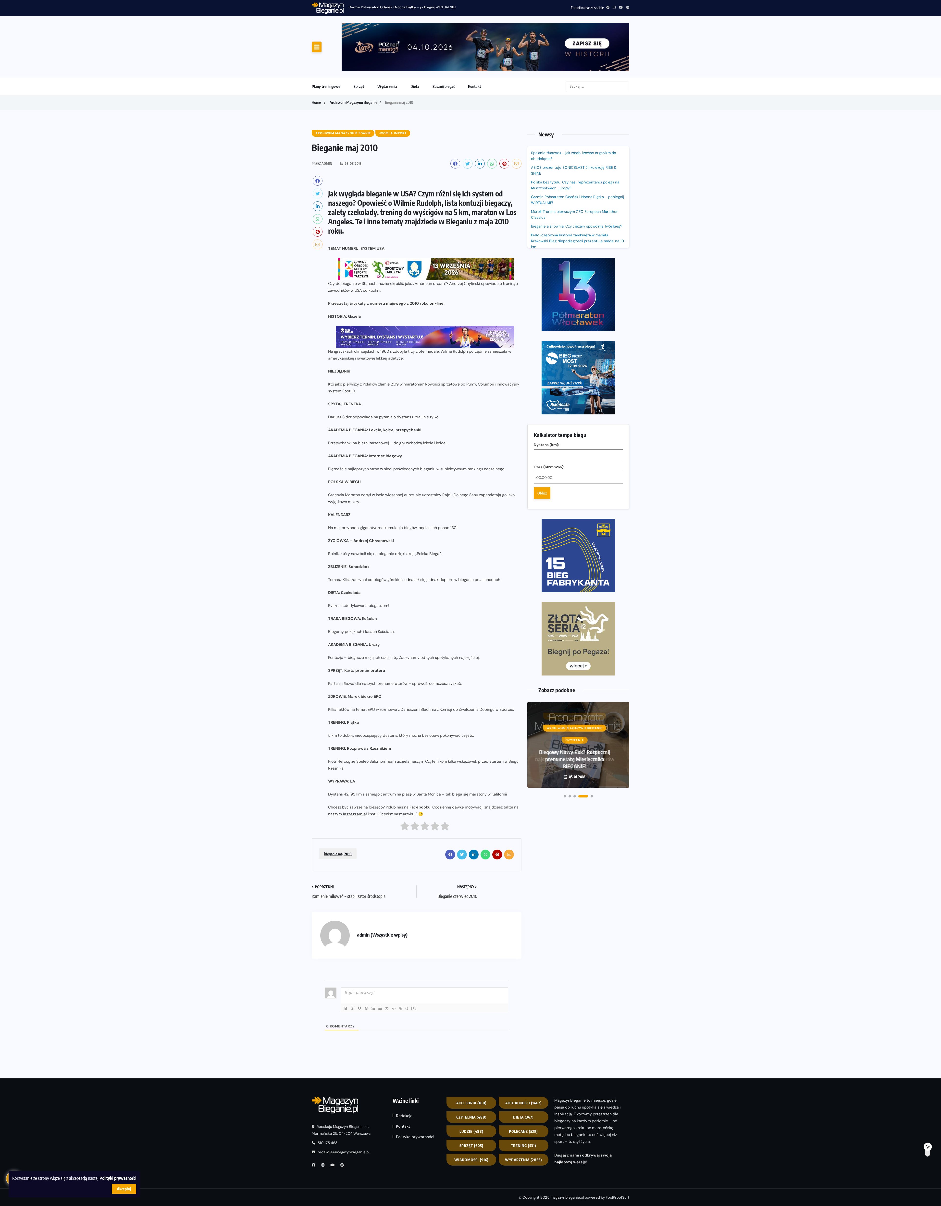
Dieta (414, 86)
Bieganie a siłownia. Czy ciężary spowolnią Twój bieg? (577, 226)
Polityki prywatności (117, 1178)
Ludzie (471, 1131)
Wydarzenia (387, 86)
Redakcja (404, 1115)
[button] (565, 796)
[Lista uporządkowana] (373, 1008)
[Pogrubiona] (345, 1008)
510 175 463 (327, 1142)
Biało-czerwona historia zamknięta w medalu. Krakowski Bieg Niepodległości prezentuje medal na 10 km (577, 241)
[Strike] (366, 1008)
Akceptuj (124, 1188)
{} (407, 1008)
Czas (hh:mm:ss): (549, 467)
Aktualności (523, 1103)
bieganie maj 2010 (338, 854)
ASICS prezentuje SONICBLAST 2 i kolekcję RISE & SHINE (574, 170)
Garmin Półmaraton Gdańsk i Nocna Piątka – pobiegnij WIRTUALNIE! (402, 7)
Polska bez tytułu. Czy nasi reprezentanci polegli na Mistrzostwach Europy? (575, 185)
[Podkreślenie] (359, 1008)
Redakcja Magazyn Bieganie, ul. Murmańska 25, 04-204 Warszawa (341, 1130)
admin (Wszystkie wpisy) (382, 934)
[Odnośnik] (400, 1008)
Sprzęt (359, 86)
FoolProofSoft (617, 1197)
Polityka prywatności (415, 1136)
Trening (523, 1145)
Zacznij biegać (444, 86)
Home (316, 102)
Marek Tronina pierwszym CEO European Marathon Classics (575, 214)
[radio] (404, 827)
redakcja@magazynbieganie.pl (343, 1152)
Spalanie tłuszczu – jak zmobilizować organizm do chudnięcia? (573, 155)
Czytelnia (471, 1117)
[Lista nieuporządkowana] (380, 1008)
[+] (414, 1008)
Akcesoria (471, 1103)
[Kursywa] (352, 1008)
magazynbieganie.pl (567, 1197)
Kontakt (474, 86)
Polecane (523, 1131)
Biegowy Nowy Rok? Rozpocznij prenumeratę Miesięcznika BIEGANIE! (574, 759)
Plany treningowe (326, 86)
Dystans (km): (546, 444)
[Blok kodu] (393, 1008)
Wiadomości (471, 1160)
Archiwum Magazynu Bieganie (353, 102)
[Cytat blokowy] (387, 1008)
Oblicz (542, 493)
